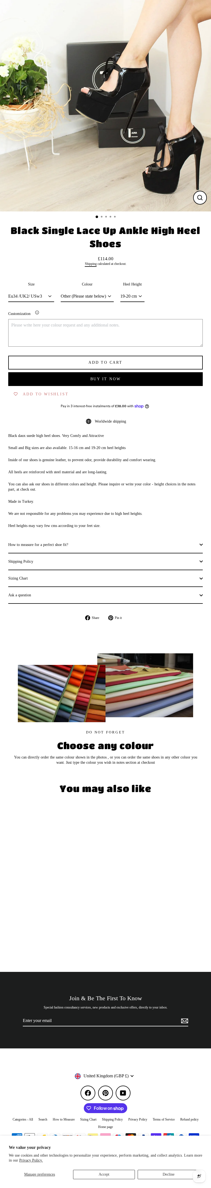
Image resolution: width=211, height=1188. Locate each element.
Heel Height (132, 284)
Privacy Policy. (31, 1160)
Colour (87, 284)
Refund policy (189, 1119)
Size (31, 284)
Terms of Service (164, 1119)
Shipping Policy (20, 561)
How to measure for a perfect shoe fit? (38, 545)
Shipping (91, 264)
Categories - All (23, 1119)
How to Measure (64, 1119)
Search (42, 1119)
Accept (104, 1174)
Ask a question (19, 595)
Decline (168, 1174)
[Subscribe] (183, 1020)
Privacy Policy (137, 1119)
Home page (105, 1127)
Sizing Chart (18, 578)
